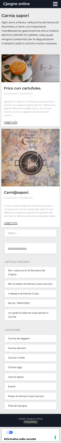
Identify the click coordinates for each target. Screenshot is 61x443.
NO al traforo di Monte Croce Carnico (30, 283)
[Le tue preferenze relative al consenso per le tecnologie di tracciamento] (55, 437)
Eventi (12, 386)
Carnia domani (17, 348)
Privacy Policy (31, 422)
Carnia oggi (15, 367)
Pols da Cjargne (17, 405)
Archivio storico (17, 248)
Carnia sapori (16, 376)
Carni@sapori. (16, 192)
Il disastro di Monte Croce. (23, 293)
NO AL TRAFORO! (19, 303)
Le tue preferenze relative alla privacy (34, 432)
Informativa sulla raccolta (20, 439)
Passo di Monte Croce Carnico (26, 396)
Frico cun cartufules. (22, 88)
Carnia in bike (16, 357)
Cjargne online (16, 4)
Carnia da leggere (19, 338)
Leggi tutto (10, 121)
